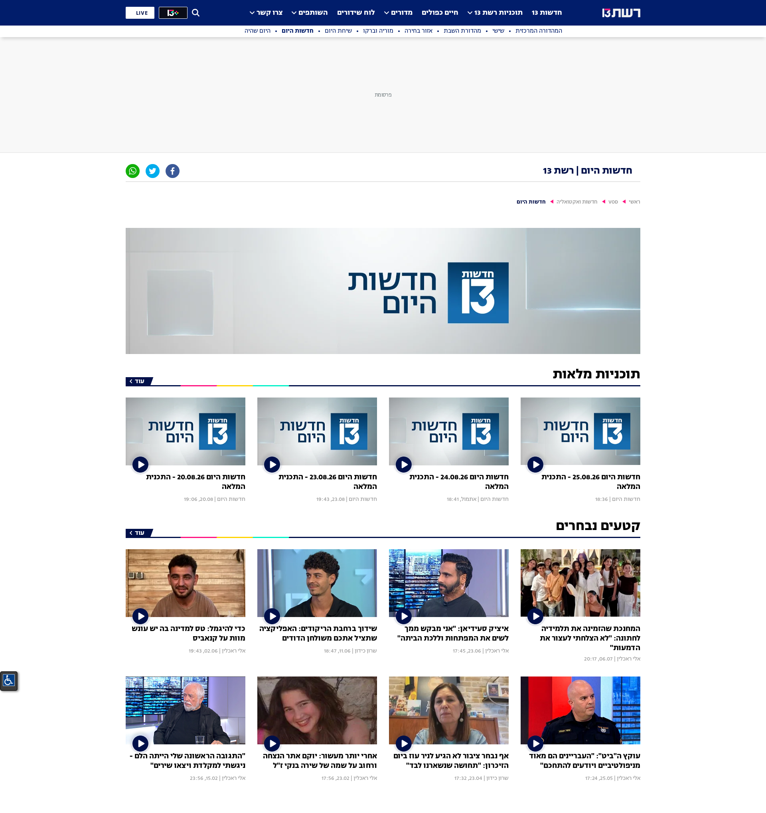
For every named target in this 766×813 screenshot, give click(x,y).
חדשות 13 (547, 13)
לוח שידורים (356, 13)
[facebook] (173, 171)
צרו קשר (269, 13)
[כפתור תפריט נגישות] (9, 680)
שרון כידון (366, 651)
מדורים (402, 13)
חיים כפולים (440, 13)
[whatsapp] (133, 171)
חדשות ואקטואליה (577, 202)
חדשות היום (626, 499)
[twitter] (153, 171)
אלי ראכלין (628, 659)
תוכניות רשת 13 (498, 13)
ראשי (634, 202)
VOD (613, 202)
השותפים (313, 13)
